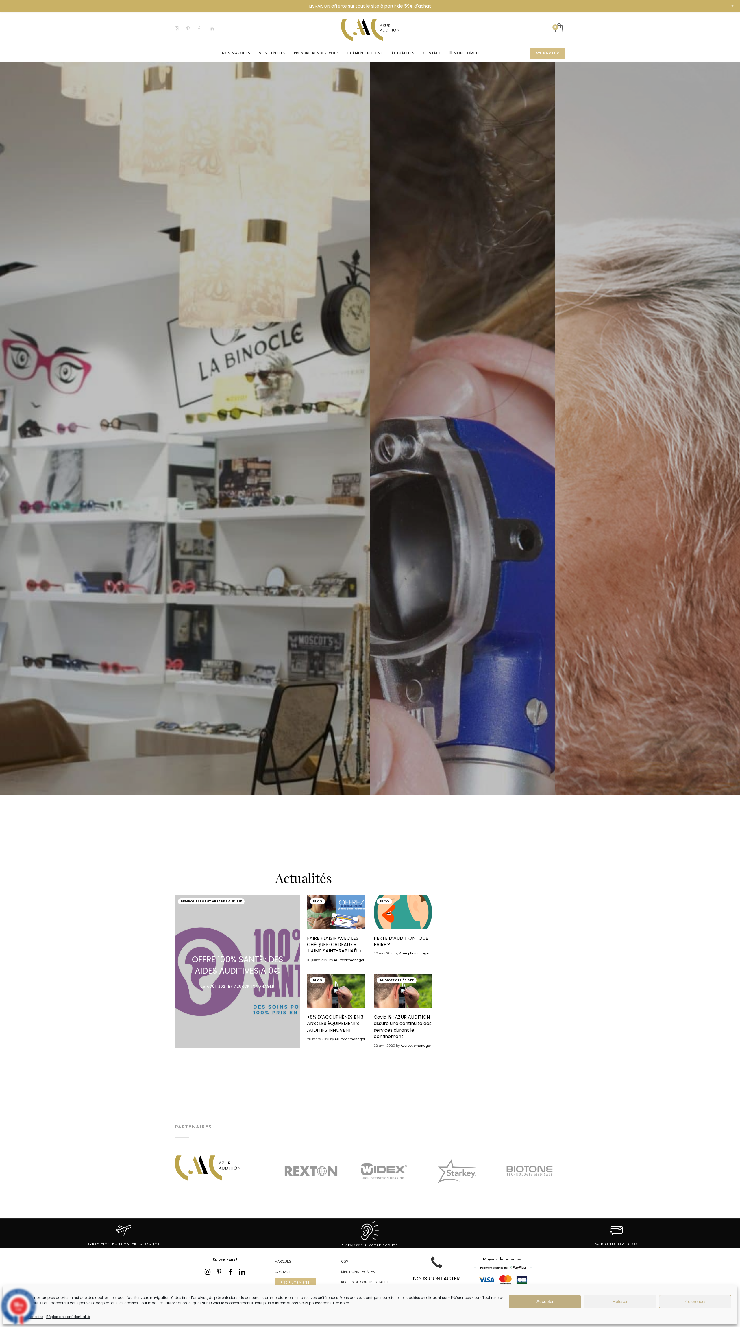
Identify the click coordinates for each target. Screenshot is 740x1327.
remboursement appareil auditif (211, 901)
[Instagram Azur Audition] (207, 1272)
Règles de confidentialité (68, 1316)
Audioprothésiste (397, 980)
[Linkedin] (215, 28)
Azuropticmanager (254, 986)
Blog (317, 901)
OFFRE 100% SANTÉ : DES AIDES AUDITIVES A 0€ (237, 965)
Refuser (620, 1301)
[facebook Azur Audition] (230, 1272)
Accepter (545, 1301)
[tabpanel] (185, 593)
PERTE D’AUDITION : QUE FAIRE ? (401, 941)
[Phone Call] (436, 1266)
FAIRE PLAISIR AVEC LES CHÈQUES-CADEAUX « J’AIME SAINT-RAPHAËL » (334, 944)
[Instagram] (180, 28)
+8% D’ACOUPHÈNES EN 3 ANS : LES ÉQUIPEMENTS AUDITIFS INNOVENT (335, 1023)
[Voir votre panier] (558, 28)
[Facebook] (204, 28)
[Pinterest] (192, 28)
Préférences (695, 1301)
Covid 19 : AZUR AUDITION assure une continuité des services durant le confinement (403, 1027)
